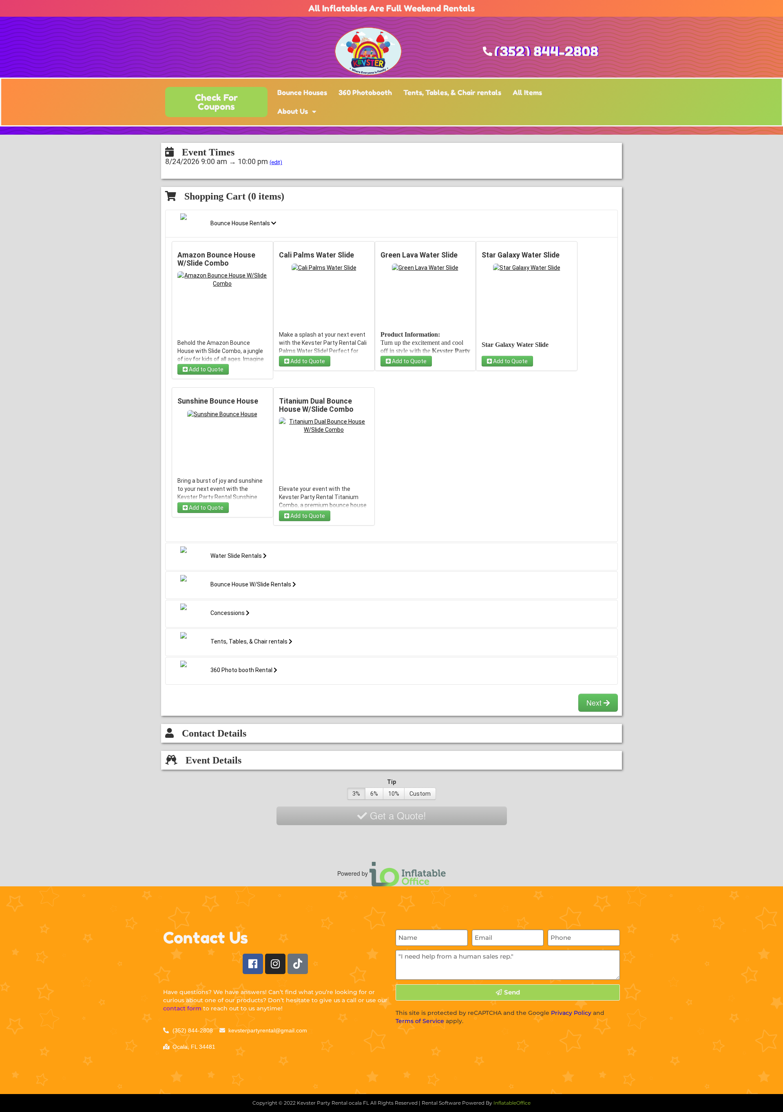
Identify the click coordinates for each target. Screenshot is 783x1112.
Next (595, 702)
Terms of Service (420, 1021)
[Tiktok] (298, 964)
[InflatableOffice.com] (407, 873)
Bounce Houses (302, 92)
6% (374, 793)
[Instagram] (275, 964)
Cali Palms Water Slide (316, 255)
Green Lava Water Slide (419, 255)
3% (356, 793)
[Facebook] (253, 964)
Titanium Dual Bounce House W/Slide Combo (316, 405)
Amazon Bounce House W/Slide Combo (216, 259)
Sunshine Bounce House (217, 401)
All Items (527, 92)
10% (393, 793)
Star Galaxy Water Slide (521, 255)
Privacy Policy (571, 1013)
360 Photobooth (365, 92)
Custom (420, 793)
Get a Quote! (396, 815)
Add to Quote (205, 369)
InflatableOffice (512, 1103)
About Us (292, 111)
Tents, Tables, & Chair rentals (452, 92)
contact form (182, 1008)
